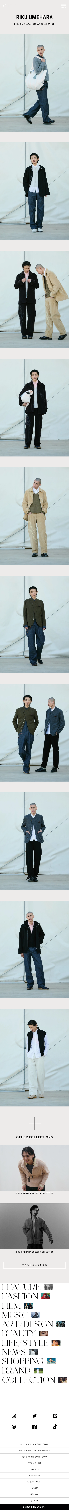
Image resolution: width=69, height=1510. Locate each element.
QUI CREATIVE (34, 1475)
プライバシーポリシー (34, 1481)
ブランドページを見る (34, 1265)
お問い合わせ (34, 1494)
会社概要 (34, 1488)
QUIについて (34, 1469)
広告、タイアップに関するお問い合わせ (34, 1450)
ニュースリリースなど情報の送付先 (34, 1444)
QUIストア (34, 1500)
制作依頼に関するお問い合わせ (34, 1456)
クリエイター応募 (34, 1463)
